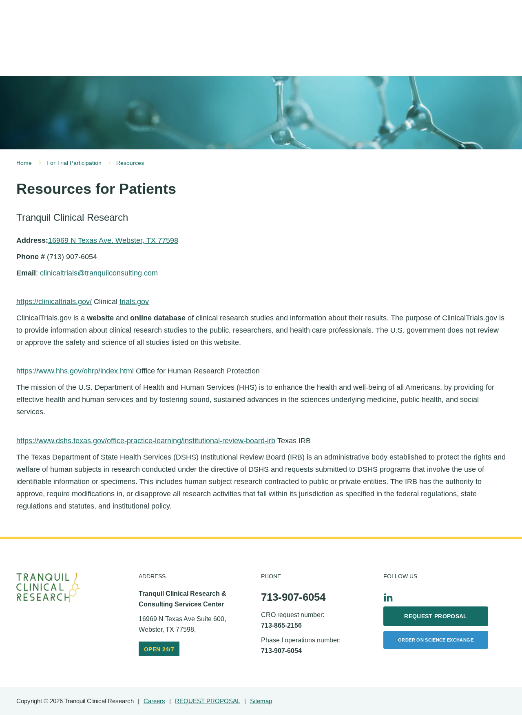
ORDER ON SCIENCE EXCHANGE (435, 639)
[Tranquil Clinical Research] (48, 588)
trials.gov (134, 302)
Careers (154, 700)
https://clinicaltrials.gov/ (54, 302)
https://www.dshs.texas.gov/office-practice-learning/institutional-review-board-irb (145, 441)
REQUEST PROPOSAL (435, 616)
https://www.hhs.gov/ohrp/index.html (75, 371)
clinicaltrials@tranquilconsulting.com (99, 273)
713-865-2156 (281, 625)
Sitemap (261, 700)
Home (24, 163)
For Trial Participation (74, 163)
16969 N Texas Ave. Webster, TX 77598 (113, 240)
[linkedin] (388, 597)
